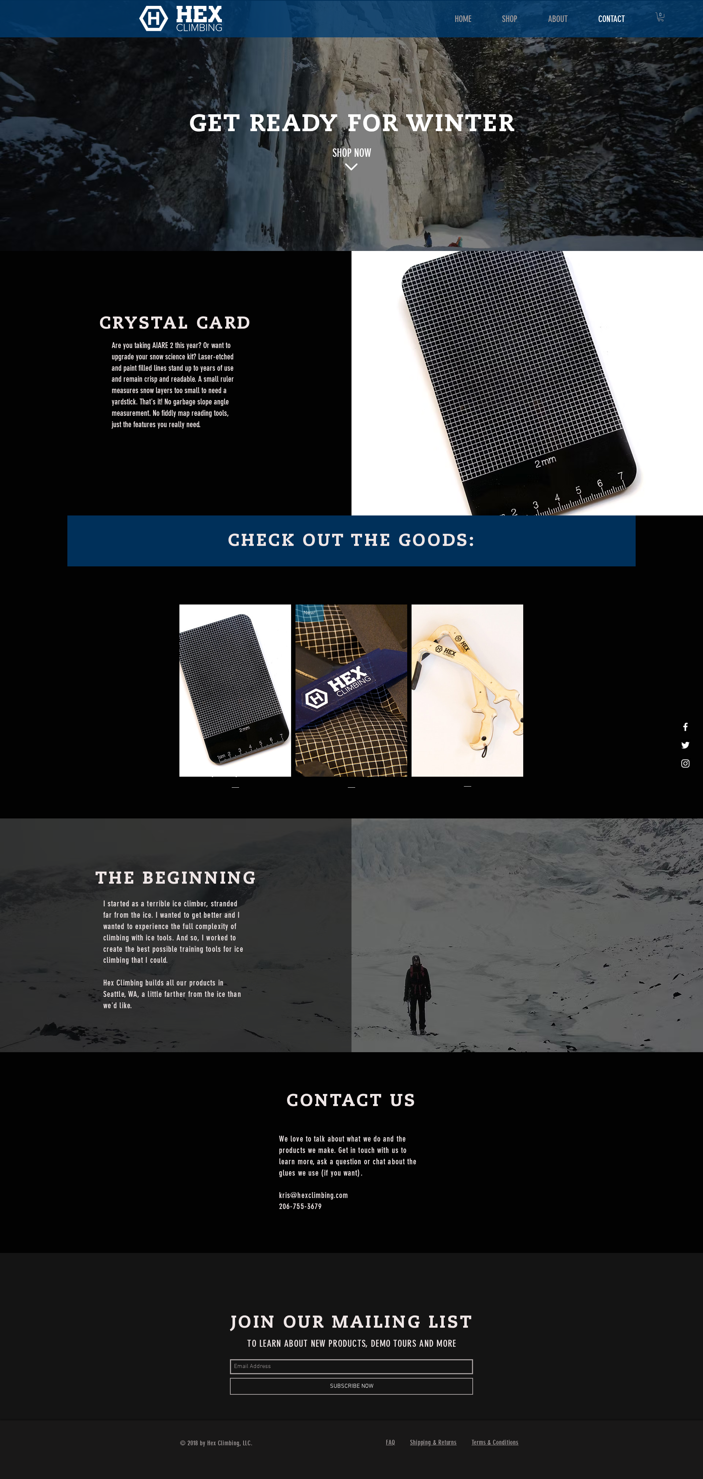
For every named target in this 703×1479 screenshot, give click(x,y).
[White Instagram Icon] (685, 763)
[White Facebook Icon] (685, 726)
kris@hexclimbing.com (313, 1195)
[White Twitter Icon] (685, 745)
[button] (660, 16)
